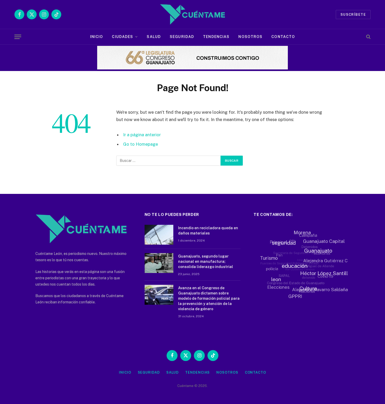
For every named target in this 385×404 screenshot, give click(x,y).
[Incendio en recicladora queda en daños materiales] (159, 235)
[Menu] (17, 37)
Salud (154, 37)
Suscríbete (353, 15)
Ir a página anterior (142, 134)
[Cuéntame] (192, 14)
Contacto (283, 37)
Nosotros (250, 37)
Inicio (96, 37)
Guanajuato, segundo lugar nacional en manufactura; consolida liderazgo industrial (205, 261)
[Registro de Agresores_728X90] (192, 68)
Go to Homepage (140, 144)
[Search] (368, 37)
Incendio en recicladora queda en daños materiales (208, 230)
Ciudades (122, 37)
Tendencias (216, 37)
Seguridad (182, 37)
